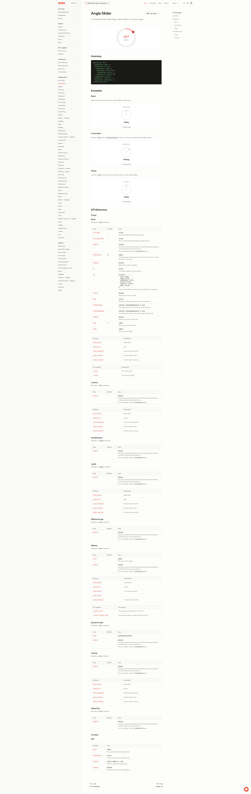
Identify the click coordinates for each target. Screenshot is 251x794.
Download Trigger (64, 249)
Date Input (61, 108)
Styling (60, 27)
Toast (60, 222)
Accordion (61, 80)
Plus (165, 3)
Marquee (61, 146)
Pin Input (61, 162)
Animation (61, 36)
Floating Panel (62, 134)
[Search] (184, 3)
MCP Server (62, 51)
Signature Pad (62, 193)
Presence (61, 287)
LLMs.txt (61, 54)
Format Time (62, 265)
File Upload (61, 131)
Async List (61, 69)
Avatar (60, 86)
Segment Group (63, 187)
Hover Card (61, 140)
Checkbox (61, 93)
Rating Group (62, 181)
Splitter (63, 200)
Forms (60, 39)
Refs (59, 42)
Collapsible (61, 99)
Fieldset (60, 127)
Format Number (63, 262)
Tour (59, 234)
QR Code (61, 175)
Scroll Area (61, 184)
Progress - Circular (64, 168)
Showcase (153, 3)
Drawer (63, 118)
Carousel (61, 90)
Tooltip (60, 231)
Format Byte (62, 259)
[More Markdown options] (159, 13)
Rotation (126, 107)
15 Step (126, 182)
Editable (60, 121)
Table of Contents (67, 219)
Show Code (127, 127)
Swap (60, 290)
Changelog (61, 15)
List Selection (62, 72)
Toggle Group (62, 228)
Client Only (61, 246)
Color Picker (62, 102)
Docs (145, 3)
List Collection (62, 62)
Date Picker (62, 112)
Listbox (60, 143)
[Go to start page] (61, 3)
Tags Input (61, 212)
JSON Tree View (66, 281)
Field (59, 124)
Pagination (61, 156)
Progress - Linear (63, 171)
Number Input (62, 153)
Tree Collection (63, 65)
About (60, 18)
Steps (60, 203)
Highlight (61, 274)
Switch (60, 206)
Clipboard (61, 96)
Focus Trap (61, 255)
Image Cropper (66, 137)
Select (60, 190)
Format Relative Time (65, 268)
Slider (60, 197)
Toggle (60, 225)
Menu (60, 149)
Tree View (61, 238)
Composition (62, 30)
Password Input (63, 159)
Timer (60, 215)
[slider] (126, 152)
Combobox (61, 105)
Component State (64, 33)
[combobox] (176, 3)
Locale (60, 284)
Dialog (60, 115)
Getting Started (63, 12)
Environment (62, 252)
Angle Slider (62, 83)
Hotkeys (64, 277)
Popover (61, 165)
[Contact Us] (246, 789)
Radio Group (62, 178)
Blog (160, 3)
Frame (60, 271)
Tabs (59, 209)
